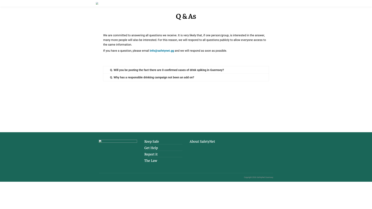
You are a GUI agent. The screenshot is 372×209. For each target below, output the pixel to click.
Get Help (151, 147)
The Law (150, 160)
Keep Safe (151, 141)
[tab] (186, 70)
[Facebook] (238, 146)
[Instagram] (246, 146)
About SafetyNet (202, 141)
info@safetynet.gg (162, 50)
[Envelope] (253, 146)
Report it (151, 154)
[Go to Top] (368, 205)
